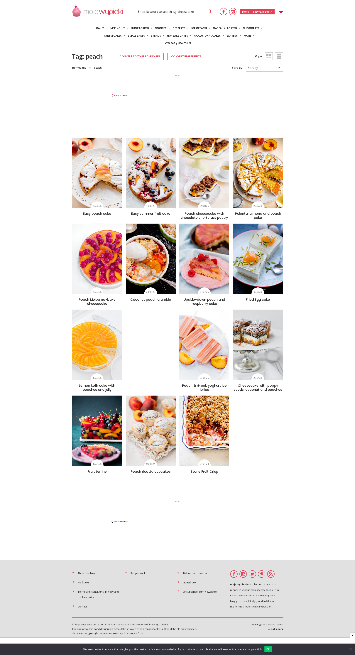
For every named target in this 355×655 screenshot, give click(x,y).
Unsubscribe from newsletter (200, 591)
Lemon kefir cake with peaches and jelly (97, 387)
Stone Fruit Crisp (204, 471)
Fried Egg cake (258, 299)
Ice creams (199, 28)
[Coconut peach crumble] (151, 259)
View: (259, 56)
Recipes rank (138, 573)
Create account (263, 11)
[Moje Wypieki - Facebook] (223, 11)
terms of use (136, 633)
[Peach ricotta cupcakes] (151, 431)
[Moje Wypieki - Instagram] (232, 11)
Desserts (179, 28)
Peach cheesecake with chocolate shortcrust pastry (204, 215)
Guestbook (189, 582)
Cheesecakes (113, 36)
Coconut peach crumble (150, 299)
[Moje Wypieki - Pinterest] (261, 574)
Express (232, 36)
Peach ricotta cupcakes (151, 471)
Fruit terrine (97, 471)
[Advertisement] (177, 85)
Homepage (79, 67)
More (247, 36)
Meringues (117, 28)
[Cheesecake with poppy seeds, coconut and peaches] (258, 345)
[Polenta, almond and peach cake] (258, 173)
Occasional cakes (207, 36)
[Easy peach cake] (97, 173)
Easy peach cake (97, 213)
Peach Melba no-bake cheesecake (97, 301)
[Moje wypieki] (97, 11)
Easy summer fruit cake (150, 213)
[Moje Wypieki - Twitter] (252, 574)
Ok (268, 649)
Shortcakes (140, 28)
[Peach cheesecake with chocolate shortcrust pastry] (204, 173)
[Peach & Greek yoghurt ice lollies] (204, 345)
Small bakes (136, 36)
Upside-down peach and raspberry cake (204, 301)
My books (83, 582)
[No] (350, 649)
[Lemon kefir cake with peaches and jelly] (97, 345)
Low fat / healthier (177, 43)
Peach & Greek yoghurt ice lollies (204, 387)
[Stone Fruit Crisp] (204, 431)
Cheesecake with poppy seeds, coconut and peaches (258, 387)
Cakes (100, 28)
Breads (156, 36)
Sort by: (237, 68)
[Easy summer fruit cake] (151, 173)
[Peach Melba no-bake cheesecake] (97, 259)
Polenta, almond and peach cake (258, 215)
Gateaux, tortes (225, 28)
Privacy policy (120, 633)
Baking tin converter (195, 573)
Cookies (161, 28)
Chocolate (251, 28)
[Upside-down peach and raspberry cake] (204, 259)
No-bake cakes (177, 36)
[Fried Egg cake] (258, 259)
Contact (82, 606)
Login (245, 11)
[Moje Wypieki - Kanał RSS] (271, 574)
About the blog (86, 573)
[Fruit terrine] (97, 431)
